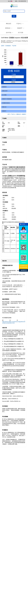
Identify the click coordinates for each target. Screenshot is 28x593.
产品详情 (14, 45)
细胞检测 (4, 86)
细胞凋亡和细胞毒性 (7, 98)
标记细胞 (4, 94)
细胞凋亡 (4, 111)
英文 (9, 1)
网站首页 (8, 23)
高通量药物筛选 (6, 103)
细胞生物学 (5, 90)
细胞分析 (4, 107)
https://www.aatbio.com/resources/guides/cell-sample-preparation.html (13, 322)
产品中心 (13, 114)
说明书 (2, 45)
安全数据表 (8, 45)
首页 (9, 114)
